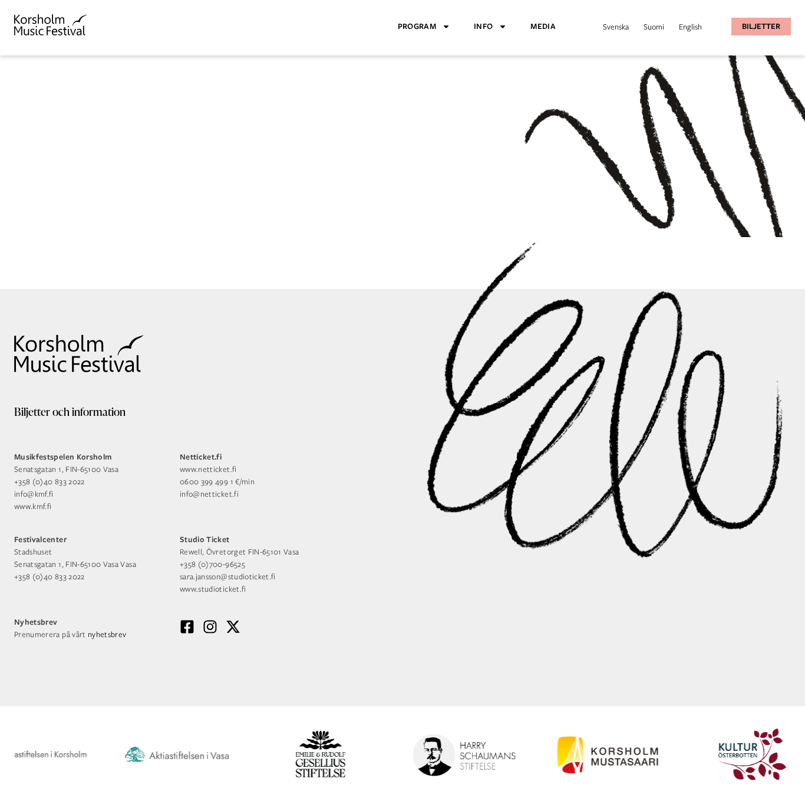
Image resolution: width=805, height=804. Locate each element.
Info (483, 26)
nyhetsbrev (107, 634)
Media (543, 26)
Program (417, 26)
